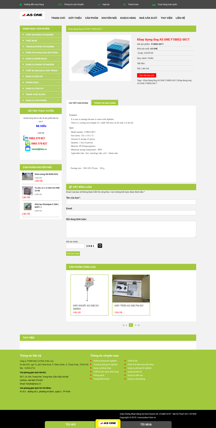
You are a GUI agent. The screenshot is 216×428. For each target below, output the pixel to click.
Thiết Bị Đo (133, 360)
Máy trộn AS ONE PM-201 (129, 305)
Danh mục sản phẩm (36, 28)
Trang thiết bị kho (101, 378)
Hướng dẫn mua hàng (34, 4)
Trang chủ (58, 18)
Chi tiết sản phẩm (78, 103)
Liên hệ (180, 18)
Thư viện (166, 18)
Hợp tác (106, 4)
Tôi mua (146, 424)
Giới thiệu (75, 18)
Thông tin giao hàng (105, 103)
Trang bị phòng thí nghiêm (105, 364)
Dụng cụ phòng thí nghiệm (140, 368)
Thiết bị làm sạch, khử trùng (106, 371)
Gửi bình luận (73, 253)
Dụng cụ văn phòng (136, 378)
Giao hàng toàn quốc (167, 4)
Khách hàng (128, 18)
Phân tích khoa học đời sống (141, 364)
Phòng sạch (98, 375)
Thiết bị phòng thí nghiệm (105, 360)
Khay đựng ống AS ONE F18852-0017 (160, 80)
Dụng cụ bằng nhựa (102, 368)
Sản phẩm (91, 18)
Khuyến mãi (109, 18)
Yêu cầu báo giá (146, 75)
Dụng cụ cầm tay (135, 375)
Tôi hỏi (71, 424)
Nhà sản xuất (148, 18)
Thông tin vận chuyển (74, 4)
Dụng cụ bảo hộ (135, 371)
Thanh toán (133, 4)
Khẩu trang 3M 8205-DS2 (46, 174)
